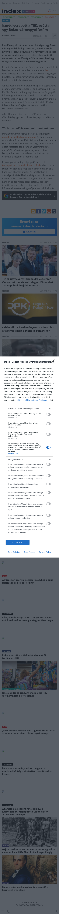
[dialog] (29, 457)
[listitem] (29, 408)
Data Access (29, 552)
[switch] (48, 414)
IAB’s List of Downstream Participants (33, 400)
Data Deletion (14, 552)
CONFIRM (17, 542)
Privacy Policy (45, 552)
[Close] (53, 362)
